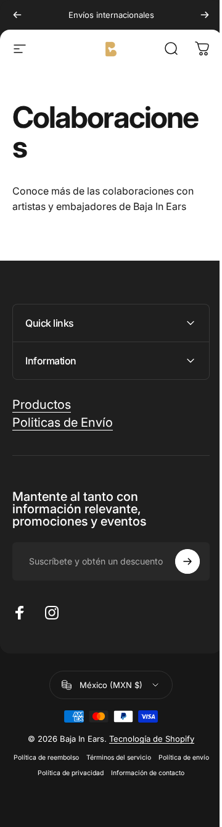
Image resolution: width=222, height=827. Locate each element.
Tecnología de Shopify (147, 739)
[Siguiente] (204, 15)
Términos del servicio (142, 758)
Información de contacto (106, 788)
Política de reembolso (70, 758)
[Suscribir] (178, 561)
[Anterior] (17, 15)
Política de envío (69, 773)
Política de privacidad (135, 773)
